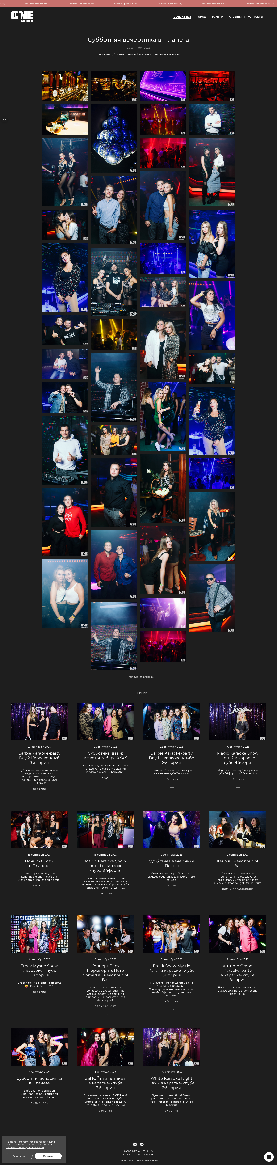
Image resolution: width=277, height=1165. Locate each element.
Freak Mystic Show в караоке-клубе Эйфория (39, 970)
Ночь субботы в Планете (39, 863)
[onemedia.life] (22, 16)
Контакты (255, 16)
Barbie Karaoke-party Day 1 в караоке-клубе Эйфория (171, 758)
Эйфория (39, 789)
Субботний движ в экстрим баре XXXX (105, 755)
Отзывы (235, 16)
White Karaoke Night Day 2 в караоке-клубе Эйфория (171, 1083)
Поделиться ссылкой (140, 676)
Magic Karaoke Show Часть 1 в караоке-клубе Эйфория (105, 866)
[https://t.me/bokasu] (142, 1144)
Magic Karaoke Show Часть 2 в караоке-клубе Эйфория (237, 758)
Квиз (225, 889)
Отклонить (19, 1156)
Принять (48, 1156)
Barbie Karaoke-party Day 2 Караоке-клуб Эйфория (39, 758)
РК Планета (39, 886)
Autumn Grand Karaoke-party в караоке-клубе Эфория (238, 972)
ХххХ (105, 778)
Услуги (217, 16)
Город (201, 16)
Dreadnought (243, 889)
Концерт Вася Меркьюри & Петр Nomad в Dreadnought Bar (105, 972)
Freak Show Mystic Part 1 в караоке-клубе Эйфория (171, 970)
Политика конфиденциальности (138, 1160)
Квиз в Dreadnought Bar (238, 863)
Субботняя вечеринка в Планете (171, 863)
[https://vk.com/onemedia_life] (135, 1144)
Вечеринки (182, 16)
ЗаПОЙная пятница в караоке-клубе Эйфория (105, 1083)
